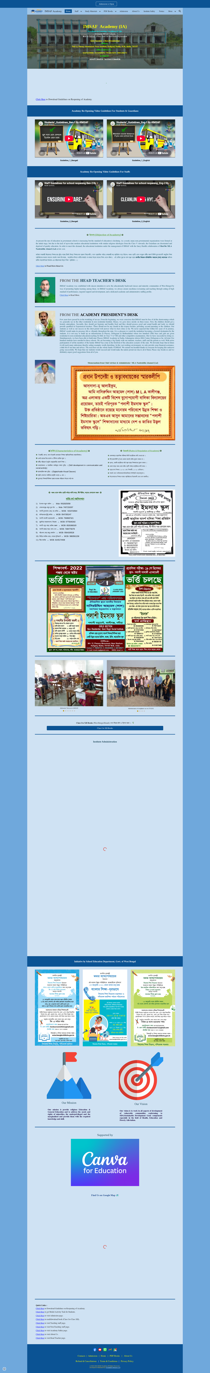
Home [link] (68, 11)
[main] (105, 41)
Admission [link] (124, 11)
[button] (180, 11)
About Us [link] (136, 11)
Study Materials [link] (91, 11)
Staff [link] (76, 11)
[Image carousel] (57, 1008)
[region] (105, 4)
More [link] (170, 11)
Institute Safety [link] (149, 11)
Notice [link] (161, 11)
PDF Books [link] (108, 11)
